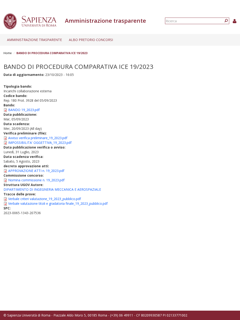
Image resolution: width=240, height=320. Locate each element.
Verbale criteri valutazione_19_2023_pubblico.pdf (44, 199)
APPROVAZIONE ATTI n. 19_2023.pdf (36, 170)
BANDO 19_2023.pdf (24, 110)
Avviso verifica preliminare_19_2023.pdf (37, 138)
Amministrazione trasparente (34, 39)
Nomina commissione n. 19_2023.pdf (36, 180)
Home (8, 53)
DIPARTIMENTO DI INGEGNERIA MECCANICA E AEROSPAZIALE (52, 189)
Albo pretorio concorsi (91, 39)
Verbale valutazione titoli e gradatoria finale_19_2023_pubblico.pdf (58, 203)
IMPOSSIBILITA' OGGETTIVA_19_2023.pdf (39, 142)
